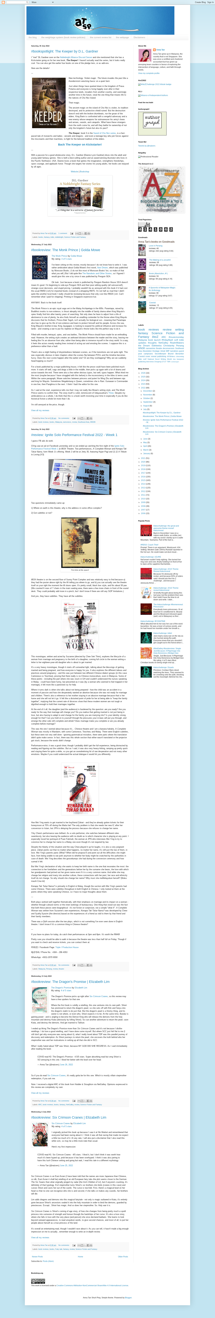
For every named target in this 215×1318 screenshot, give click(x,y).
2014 (143, 484)
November (148, 395)
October (146, 398)
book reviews (43, 422)
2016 (143, 477)
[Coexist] (143, 307)
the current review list (100, 37)
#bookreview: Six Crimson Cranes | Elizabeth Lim (68, 1117)
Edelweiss (157, 345)
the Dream (144, 345)
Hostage (156, 351)
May (145, 442)
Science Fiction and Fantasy (75, 237)
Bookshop (84, 171)
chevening (180, 356)
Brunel (171, 354)
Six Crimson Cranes (99, 996)
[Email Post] (72, 233)
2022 (143, 388)
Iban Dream (102, 267)
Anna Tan (160, 50)
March (146, 450)
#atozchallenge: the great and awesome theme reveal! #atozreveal (166, 528)
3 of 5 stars (66, 259)
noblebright (59, 237)
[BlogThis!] (79, 233)
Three (111, 393)
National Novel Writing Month (160, 359)
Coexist (152, 302)
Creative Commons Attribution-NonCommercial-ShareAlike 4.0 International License (92, 1285)
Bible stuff (142, 359)
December (148, 391)
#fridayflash (167, 340)
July (145, 409)
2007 (143, 510)
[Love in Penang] (143, 250)
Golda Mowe (76, 256)
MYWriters (171, 356)
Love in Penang (155, 245)
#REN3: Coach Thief (149, 545)
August (146, 406)
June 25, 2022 (66, 1165)
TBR (168, 362)
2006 (143, 513)
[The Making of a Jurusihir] (143, 265)
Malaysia (58, 422)
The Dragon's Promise (61, 987)
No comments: (64, 418)
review (74, 422)
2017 (143, 473)
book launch (154, 340)
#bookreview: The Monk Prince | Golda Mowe (65, 250)
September (148, 402)
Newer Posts (37, 1257)
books (40, 237)
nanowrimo (150, 348)
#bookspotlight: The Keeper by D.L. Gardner (64, 51)
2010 (143, 499)
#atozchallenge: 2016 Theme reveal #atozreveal (165, 589)
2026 (143, 373)
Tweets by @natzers (146, 146)
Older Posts (123, 1257)
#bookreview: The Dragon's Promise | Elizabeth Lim (70, 982)
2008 (143, 506)
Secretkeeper (160, 354)
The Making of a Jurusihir (160, 259)
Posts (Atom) (48, 1261)
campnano (148, 354)
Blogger (128, 1298)
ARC (40, 1105)
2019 (143, 465)
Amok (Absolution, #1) (158, 273)
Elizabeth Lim (81, 987)
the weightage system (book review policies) (63, 37)
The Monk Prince (59, 256)
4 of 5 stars (66, 990)
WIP (167, 351)
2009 (143, 502)
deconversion (168, 348)
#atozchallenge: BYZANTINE (153, 621)
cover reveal (150, 356)
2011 (143, 495)
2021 (143, 458)
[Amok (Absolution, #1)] (143, 278)
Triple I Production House (67, 947)
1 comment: (63, 233)
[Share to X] (82, 233)
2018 (143, 469)
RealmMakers (177, 342)
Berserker (179, 354)
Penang (49, 969)
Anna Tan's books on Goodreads (156, 241)
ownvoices (67, 422)
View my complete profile (149, 73)
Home (80, 1257)
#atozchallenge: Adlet (162, 633)
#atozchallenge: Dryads (163, 667)
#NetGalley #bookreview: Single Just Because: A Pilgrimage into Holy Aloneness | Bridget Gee (167, 650)
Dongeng (157, 362)
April (145, 446)
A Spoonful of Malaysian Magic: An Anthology (162, 288)
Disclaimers (139, 37)
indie (52, 237)
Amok (162, 351)
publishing (161, 356)
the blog (33, 37)
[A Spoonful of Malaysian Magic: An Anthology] (143, 292)
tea (174, 359)
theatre (61, 969)
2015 (143, 480)
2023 (143, 384)
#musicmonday (176, 337)
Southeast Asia (83, 422)
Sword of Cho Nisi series (104, 133)
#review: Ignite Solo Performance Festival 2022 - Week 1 (74, 435)
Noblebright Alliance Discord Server (76, 57)
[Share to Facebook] (85, 233)
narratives (174, 351)
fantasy (47, 237)
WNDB (92, 422)
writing (179, 329)
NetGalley (70, 1105)
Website (74, 171)
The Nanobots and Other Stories (97, 273)
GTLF (164, 362)
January (147, 453)
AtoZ (155, 336)
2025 (143, 377)
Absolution (147, 351)
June (145, 439)
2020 (143, 462)
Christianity (168, 345)
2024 (143, 380)
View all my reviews (40, 410)
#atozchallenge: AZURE (151, 557)
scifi (176, 340)
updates (142, 342)
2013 (143, 488)
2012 (143, 491)
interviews (150, 362)
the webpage (122, 37)
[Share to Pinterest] (88, 233)
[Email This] (76, 233)
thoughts (152, 342)
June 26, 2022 (66, 1064)
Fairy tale (58, 1249)
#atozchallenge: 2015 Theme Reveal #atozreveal (165, 570)
